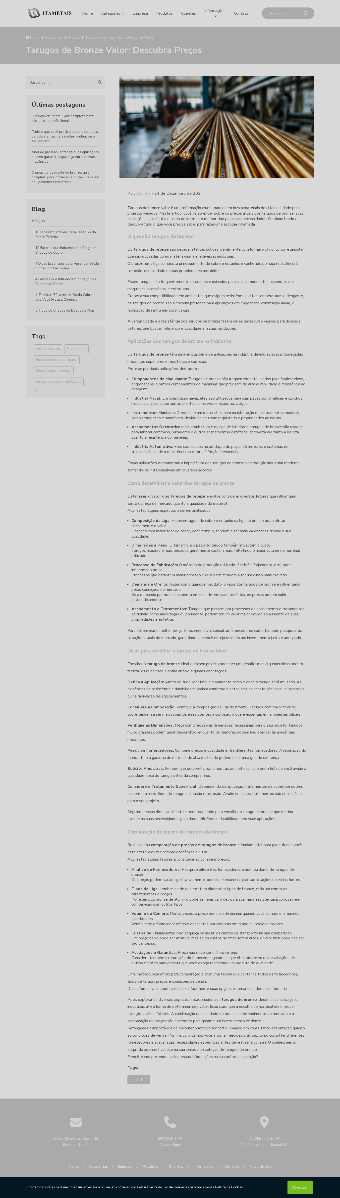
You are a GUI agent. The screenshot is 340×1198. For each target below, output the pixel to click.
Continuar (300, 1187)
